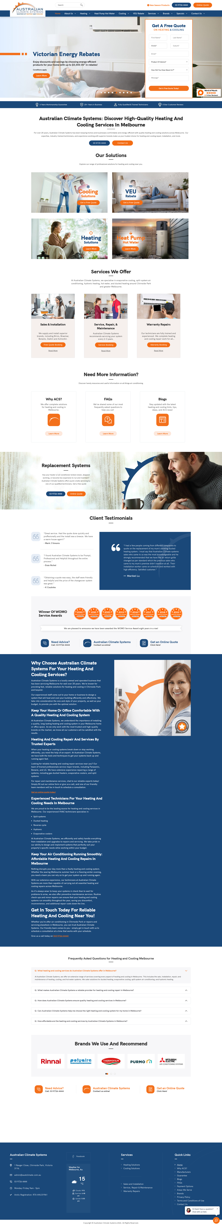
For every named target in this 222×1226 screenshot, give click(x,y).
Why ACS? (182, 1168)
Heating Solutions (131, 1165)
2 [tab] (105, 92)
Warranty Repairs (131, 1191)
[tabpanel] (51, 1061)
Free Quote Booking (53, 345)
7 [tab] (123, 92)
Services (152, 13)
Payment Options (185, 1186)
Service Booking (105, 345)
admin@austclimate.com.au (27, 1175)
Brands (166, 13)
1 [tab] (101, 92)
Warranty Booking (158, 345)
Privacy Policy (183, 1197)
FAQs (179, 1183)
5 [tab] (116, 92)
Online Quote (203, 5)
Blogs (179, 1179)
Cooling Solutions (131, 1168)
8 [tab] (127, 92)
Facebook (80, 1156)
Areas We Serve (184, 1190)
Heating (83, 13)
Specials (180, 13)
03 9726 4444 (181, 5)
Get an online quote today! (43, 792)
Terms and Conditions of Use (190, 1201)
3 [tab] (108, 92)
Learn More (41, 75)
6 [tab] (119, 92)
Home (57, 13)
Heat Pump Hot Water (104, 13)
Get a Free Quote (88, 202)
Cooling (122, 13)
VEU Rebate (138, 13)
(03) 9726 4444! (61, 936)
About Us (68, 13)
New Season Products (159, 5)
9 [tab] (131, 92)
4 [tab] (112, 92)
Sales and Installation (133, 1184)
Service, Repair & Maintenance (138, 1187)
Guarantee (182, 1175)
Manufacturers (184, 1172)
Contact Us (196, 13)
